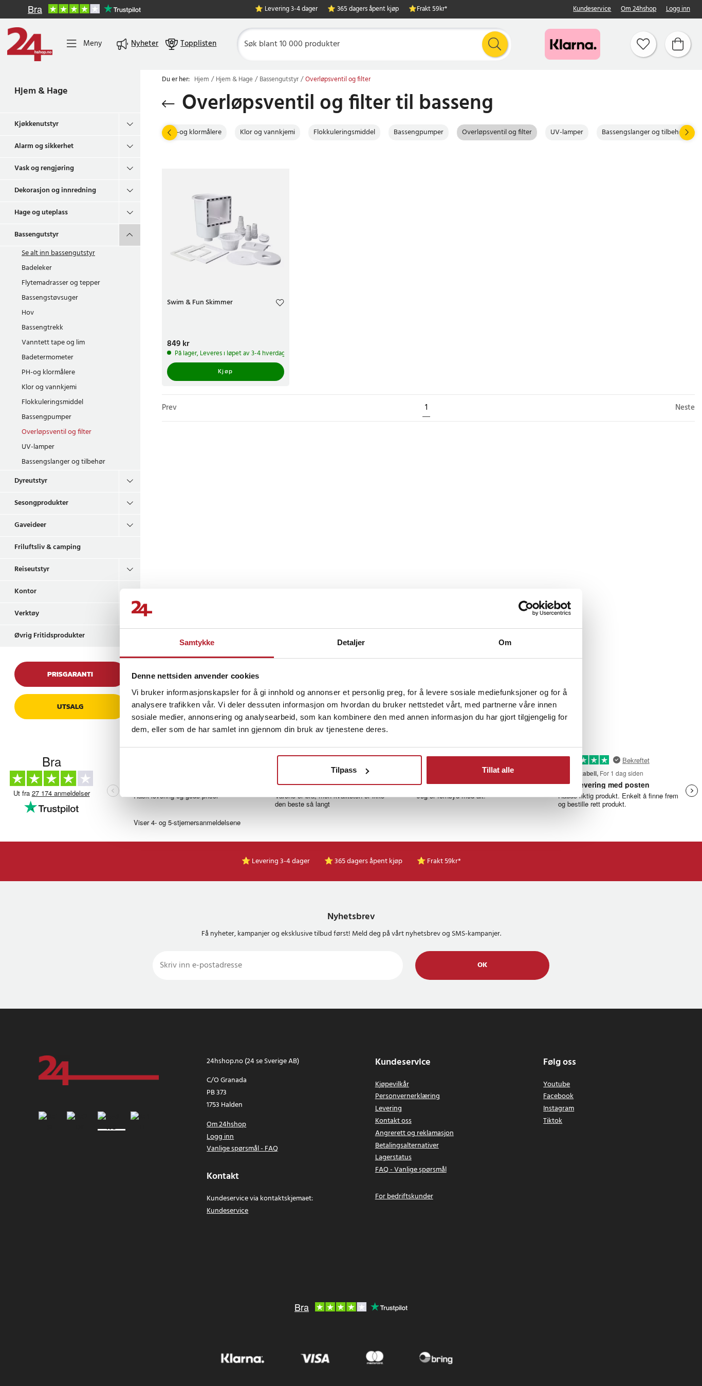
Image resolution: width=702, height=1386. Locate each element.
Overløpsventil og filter (56, 432)
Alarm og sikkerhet (43, 146)
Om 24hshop (638, 9)
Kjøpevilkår (392, 1084)
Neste (685, 408)
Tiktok (552, 1121)
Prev (169, 408)
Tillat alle (498, 769)
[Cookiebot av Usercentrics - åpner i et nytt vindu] (526, 608)
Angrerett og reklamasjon (414, 1133)
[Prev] (169, 132)
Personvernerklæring (407, 1096)
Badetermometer (47, 357)
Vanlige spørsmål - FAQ (242, 1149)
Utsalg (70, 706)
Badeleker (37, 268)
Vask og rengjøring (44, 168)
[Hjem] (29, 44)
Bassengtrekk (42, 328)
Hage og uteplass (41, 212)
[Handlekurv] (678, 44)
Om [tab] (504, 642)
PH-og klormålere (48, 372)
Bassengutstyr (36, 235)
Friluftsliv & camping (47, 547)
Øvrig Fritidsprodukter (49, 636)
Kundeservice (592, 9)
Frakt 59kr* (432, 9)
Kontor (25, 591)
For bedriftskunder (404, 1196)
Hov (28, 313)
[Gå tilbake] (168, 104)
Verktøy (26, 613)
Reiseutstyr (31, 569)
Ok (482, 965)
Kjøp (225, 372)
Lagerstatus (393, 1157)
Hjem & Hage (41, 91)
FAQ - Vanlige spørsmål (411, 1170)
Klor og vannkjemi (49, 387)
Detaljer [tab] (351, 642)
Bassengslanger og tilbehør (63, 462)
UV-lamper (38, 447)
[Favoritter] (643, 44)
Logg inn (678, 9)
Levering (388, 1109)
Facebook (558, 1096)
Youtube (556, 1084)
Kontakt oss (393, 1121)
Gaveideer (30, 525)
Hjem (201, 80)
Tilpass (344, 769)
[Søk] (495, 44)
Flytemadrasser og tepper (61, 283)
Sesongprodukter (41, 503)
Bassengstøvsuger (50, 298)
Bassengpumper (46, 417)
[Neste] (687, 132)
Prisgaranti (70, 674)
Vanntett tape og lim (53, 343)
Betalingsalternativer (407, 1146)
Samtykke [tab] (197, 642)
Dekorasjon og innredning (55, 190)
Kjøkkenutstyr (36, 124)
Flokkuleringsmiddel (52, 402)
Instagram (558, 1109)
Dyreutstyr (30, 481)
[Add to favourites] (279, 304)
